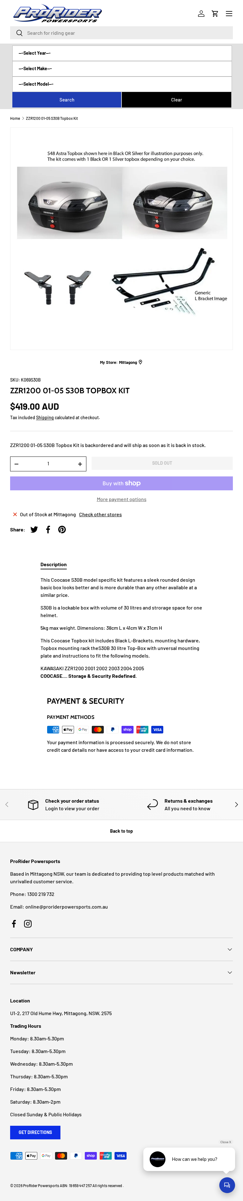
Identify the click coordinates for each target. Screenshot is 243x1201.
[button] (215, 14)
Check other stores (100, 514)
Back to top (121, 831)
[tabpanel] (121, 628)
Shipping (45, 417)
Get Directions (35, 1132)
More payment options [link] (121, 499)
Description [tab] (53, 564)
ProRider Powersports (41, 1185)
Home (15, 118)
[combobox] (121, 32)
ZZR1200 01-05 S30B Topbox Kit (52, 118)
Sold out (162, 463)
